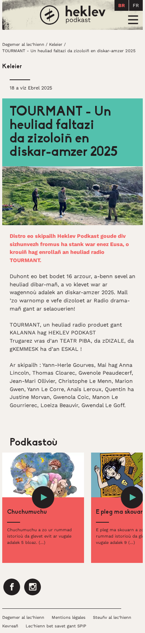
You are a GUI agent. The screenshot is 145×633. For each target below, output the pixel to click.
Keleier (55, 44)
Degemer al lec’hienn (23, 44)
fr (136, 5)
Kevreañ (10, 626)
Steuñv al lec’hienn (112, 617)
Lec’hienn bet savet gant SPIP (56, 626)
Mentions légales (69, 617)
